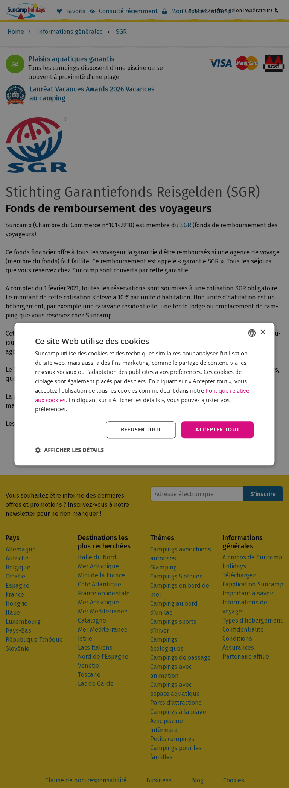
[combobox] (252, 333)
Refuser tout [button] (141, 429)
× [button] (262, 332)
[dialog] (144, 394)
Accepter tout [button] (217, 429)
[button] (69, 450)
